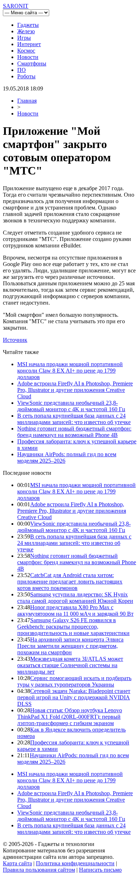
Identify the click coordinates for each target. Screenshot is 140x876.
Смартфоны (31, 63)
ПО (21, 70)
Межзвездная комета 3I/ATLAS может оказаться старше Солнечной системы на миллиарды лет (70, 665)
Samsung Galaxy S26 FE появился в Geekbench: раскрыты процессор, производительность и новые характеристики (73, 626)
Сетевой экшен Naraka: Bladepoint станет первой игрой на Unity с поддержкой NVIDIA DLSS (73, 697)
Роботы (26, 76)
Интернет (29, 44)
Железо (26, 31)
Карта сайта (17, 863)
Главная (27, 101)
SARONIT (15, 6)
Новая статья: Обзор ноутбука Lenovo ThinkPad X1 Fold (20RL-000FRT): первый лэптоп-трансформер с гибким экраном (69, 716)
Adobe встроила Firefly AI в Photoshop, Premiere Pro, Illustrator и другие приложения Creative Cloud (75, 389)
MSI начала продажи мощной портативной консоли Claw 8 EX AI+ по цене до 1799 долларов (70, 370)
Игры (24, 38)
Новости (27, 57)
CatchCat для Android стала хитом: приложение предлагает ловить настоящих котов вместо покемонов (69, 581)
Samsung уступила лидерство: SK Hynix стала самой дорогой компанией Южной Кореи (75, 597)
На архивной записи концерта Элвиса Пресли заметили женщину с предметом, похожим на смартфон (70, 645)
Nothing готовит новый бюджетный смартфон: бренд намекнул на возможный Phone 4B (74, 431)
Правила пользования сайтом (39, 870)
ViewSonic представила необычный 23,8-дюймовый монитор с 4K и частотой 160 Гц (71, 406)
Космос (26, 51)
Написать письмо (100, 870)
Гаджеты (28, 25)
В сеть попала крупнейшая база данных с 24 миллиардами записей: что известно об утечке (74, 419)
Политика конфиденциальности (75, 863)
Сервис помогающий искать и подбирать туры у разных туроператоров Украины (74, 681)
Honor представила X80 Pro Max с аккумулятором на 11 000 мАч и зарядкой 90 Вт (75, 610)
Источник (15, 340)
